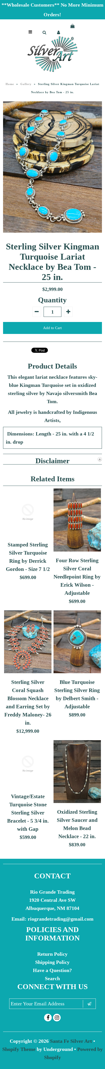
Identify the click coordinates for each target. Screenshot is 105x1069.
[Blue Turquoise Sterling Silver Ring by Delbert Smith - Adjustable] (77, 671)
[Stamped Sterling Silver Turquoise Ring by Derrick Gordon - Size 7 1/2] (27, 534)
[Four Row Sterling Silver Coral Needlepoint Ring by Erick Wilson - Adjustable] (77, 550)
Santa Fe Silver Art (71, 1041)
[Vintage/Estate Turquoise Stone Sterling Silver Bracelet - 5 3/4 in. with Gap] (27, 786)
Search (52, 978)
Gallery (26, 84)
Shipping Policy (52, 962)
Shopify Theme (18, 1049)
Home (10, 84)
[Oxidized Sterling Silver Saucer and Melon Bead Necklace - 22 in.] (77, 801)
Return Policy (52, 954)
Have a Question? (52, 970)
